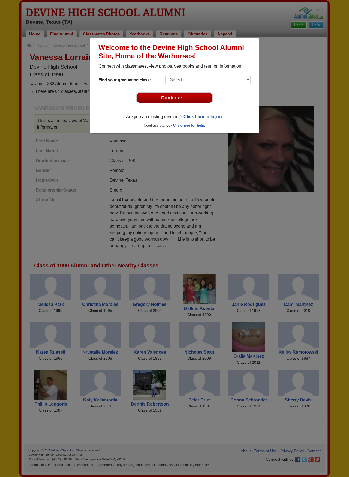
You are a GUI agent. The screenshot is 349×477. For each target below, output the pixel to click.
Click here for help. (189, 125)
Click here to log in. (203, 116)
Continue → (174, 97)
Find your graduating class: (124, 79)
